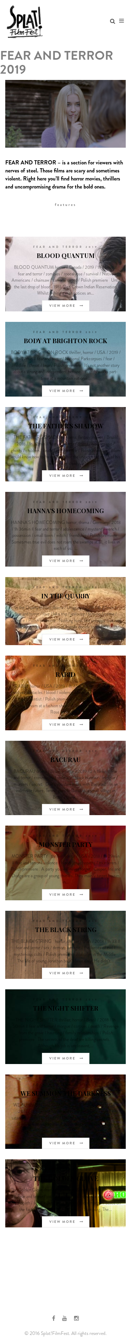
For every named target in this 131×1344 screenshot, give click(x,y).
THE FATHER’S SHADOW (65, 426)
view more (63, 305)
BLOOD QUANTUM (66, 255)
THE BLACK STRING (65, 929)
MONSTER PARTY (66, 844)
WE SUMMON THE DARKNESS (66, 1093)
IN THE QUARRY (65, 596)
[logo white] (24, 21)
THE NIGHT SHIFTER (65, 1008)
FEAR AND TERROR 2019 (65, 247)
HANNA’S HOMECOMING (65, 511)
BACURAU (65, 759)
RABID (65, 674)
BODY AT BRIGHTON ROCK (65, 341)
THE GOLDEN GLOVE (65, 1178)
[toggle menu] (121, 21)
